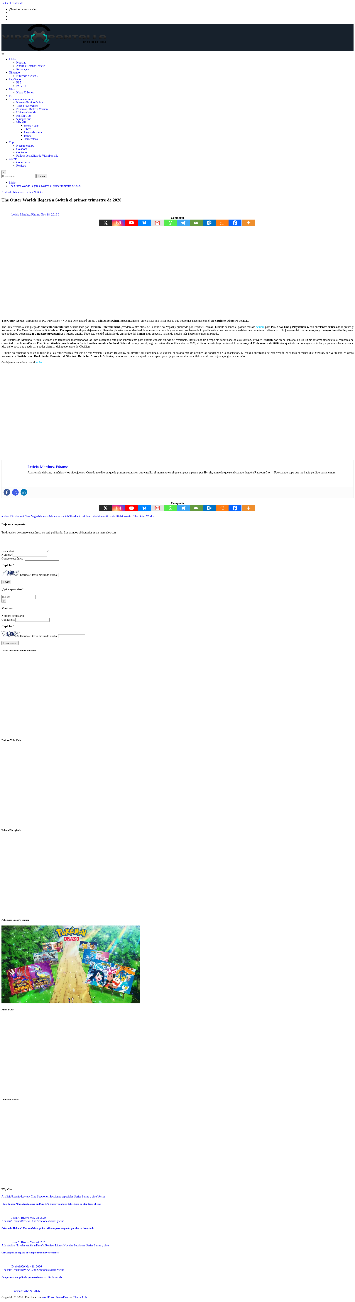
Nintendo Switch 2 (27, 75)
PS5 (18, 82)
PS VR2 (21, 85)
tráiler (39, 362)
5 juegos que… (25, 119)
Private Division (116, 516)
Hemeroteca (31, 139)
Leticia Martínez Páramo (25, 214)
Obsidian (74, 516)
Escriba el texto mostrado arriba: (39, 574)
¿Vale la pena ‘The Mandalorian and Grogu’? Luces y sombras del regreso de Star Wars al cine (51, 1203)
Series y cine (31, 125)
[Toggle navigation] (2, 53)
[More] (248, 223)
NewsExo (62, 1297)
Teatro (27, 135)
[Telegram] (183, 223)
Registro (21, 165)
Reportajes (22, 69)
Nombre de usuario (13, 615)
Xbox (12, 89)
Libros (27, 129)
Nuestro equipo (25, 145)
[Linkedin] (24, 492)
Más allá (21, 122)
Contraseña (8, 619)
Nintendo (14, 72)
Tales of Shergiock (27, 105)
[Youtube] (131, 223)
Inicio (12, 59)
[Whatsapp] (170, 223)
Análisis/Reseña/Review (30, 65)
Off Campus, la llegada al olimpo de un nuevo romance (30, 1252)
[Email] (196, 223)
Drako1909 (18, 1266)
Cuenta (13, 158)
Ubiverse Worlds (26, 112)
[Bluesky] (144, 223)
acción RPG (8, 516)
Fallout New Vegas (27, 516)
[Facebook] (235, 223)
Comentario (8, 551)
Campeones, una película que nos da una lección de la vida (31, 1277)
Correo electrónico (13, 558)
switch (129, 516)
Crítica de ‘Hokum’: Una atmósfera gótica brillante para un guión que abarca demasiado (47, 1228)
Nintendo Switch (59, 516)
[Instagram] (118, 223)
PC (11, 95)
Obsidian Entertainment (93, 516)
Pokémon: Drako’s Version (32, 109)
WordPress (48, 1297)
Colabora (21, 148)
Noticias (21, 62)
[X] (105, 223)
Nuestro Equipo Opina (29, 102)
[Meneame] (222, 223)
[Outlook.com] (209, 223)
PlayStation (15, 79)
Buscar (41, 176)
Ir (3, 600)
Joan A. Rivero (20, 1217)
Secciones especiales (21, 99)
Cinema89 (17, 1291)
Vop (11, 142)
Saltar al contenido (12, 3)
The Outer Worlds (143, 516)
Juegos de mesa (33, 132)
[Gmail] (157, 223)
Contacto (21, 152)
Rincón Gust (23, 115)
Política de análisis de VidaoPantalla (37, 155)
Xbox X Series (25, 92)
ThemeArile (80, 1297)
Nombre (7, 554)
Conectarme (23, 162)
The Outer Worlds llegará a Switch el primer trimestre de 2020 (45, 185)
